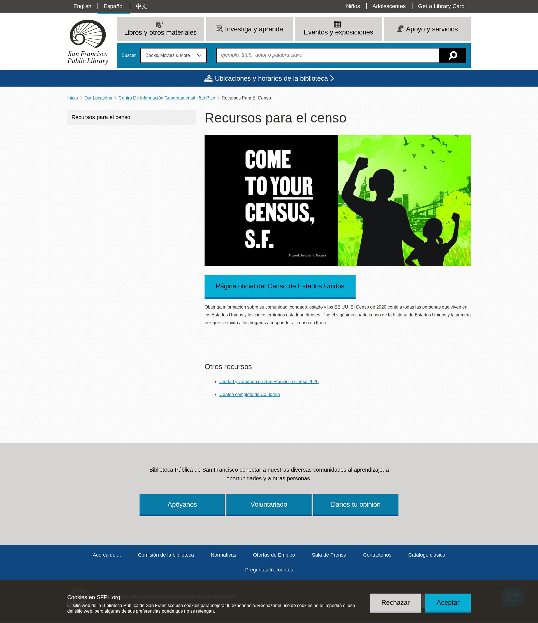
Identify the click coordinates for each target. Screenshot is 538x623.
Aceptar (448, 602)
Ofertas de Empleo (274, 555)
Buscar (129, 55)
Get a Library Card (441, 6)
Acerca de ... (107, 555)
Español (114, 6)
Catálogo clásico (426, 555)
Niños (353, 6)
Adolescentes (389, 6)
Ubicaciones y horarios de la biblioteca (271, 78)
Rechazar (395, 602)
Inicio (72, 98)
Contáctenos (377, 555)
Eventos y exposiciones (338, 32)
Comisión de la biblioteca (166, 555)
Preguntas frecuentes (269, 570)
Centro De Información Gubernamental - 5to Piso (167, 98)
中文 (141, 6)
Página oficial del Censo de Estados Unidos (280, 286)
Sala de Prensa (329, 555)
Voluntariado (269, 504)
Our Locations (98, 98)
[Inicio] (87, 42)
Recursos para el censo (100, 117)
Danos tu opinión (356, 504)
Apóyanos (182, 504)
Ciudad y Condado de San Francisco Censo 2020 (269, 381)
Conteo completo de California (249, 394)
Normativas (223, 555)
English (82, 6)
